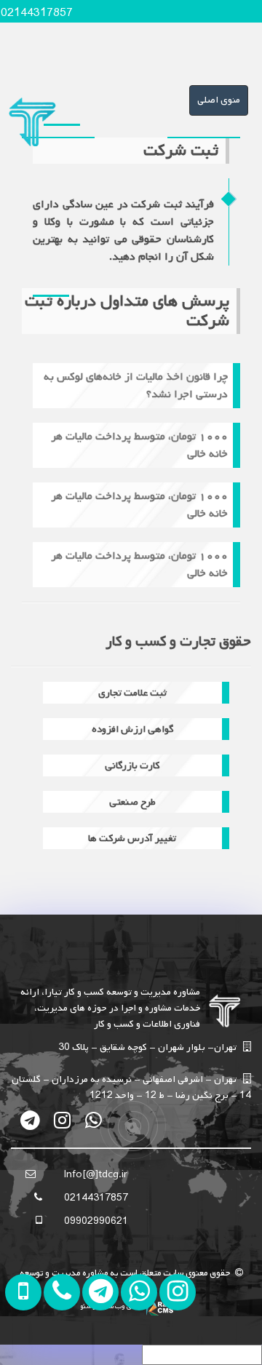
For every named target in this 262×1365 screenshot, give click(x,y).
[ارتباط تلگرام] (97, 1342)
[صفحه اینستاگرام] (174, 1342)
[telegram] (31, 1120)
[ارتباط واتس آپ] (135, 1342)
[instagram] (62, 1120)
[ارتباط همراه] (58, 1342)
